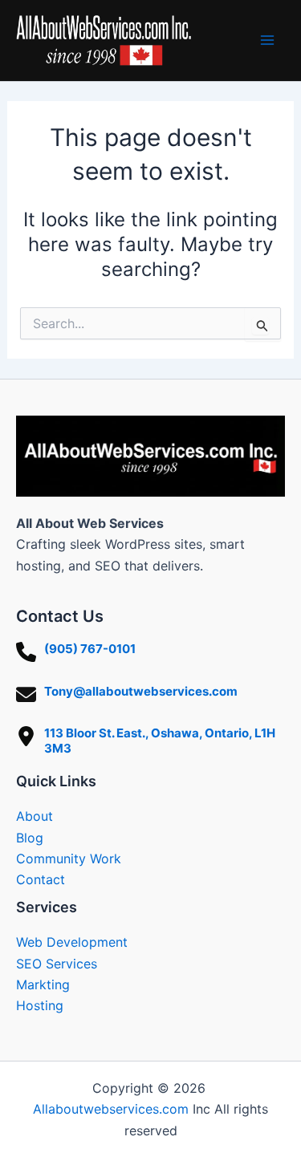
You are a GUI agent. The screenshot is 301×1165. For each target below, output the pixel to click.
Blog (29, 838)
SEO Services (56, 964)
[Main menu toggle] (267, 40)
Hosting (39, 1005)
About (34, 816)
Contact (40, 879)
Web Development (72, 942)
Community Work (68, 858)
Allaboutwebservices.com (111, 1109)
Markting (43, 984)
